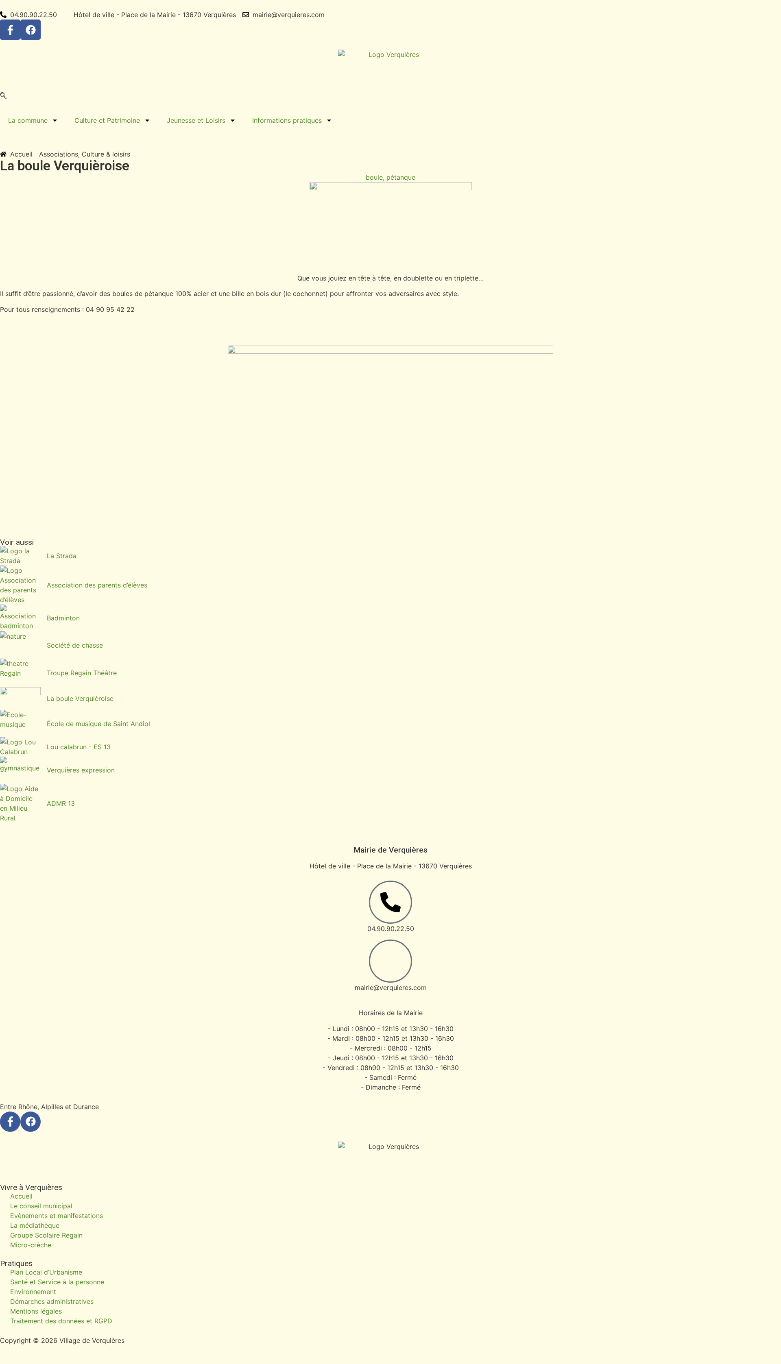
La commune (28, 120)
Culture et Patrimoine (107, 120)
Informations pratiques (287, 120)
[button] (3, 96)
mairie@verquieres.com (391, 987)
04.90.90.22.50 (390, 929)
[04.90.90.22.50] (390, 902)
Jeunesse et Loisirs (196, 120)
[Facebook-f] (10, 30)
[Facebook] (30, 30)
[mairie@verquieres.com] (390, 961)
